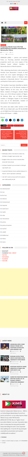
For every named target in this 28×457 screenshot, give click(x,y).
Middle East (5, 235)
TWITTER (4, 255)
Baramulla (10, 125)
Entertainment (6, 202)
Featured (4, 205)
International (5, 218)
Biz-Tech (4, 195)
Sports (4, 242)
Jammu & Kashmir (7, 225)
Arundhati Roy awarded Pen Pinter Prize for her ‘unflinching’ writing (21, 135)
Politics (4, 238)
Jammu (4, 222)
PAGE (9, 253)
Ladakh (4, 232)
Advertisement (6, 188)
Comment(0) (10, 54)
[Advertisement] (14, 282)
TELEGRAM (5, 259)
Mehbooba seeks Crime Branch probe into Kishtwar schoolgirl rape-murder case (13, 155)
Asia (3, 192)
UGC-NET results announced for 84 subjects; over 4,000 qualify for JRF (13, 178)
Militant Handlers (19, 125)
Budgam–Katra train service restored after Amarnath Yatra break (13, 161)
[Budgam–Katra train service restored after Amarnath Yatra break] (5, 358)
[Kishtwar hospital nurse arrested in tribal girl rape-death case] (5, 369)
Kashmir (3, 45)
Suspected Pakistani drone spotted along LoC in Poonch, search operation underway (14, 172)
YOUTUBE (4, 260)
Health (4, 212)
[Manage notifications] (24, 453)
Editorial (4, 198)
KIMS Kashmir (13, 353)
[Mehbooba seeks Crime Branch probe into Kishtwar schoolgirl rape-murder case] (5, 346)
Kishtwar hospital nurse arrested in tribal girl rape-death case (14, 167)
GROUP (14, 253)
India (3, 215)
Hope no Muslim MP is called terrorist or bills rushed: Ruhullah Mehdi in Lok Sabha (7, 135)
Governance (5, 208)
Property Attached (5, 127)
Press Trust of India (14, 363)
